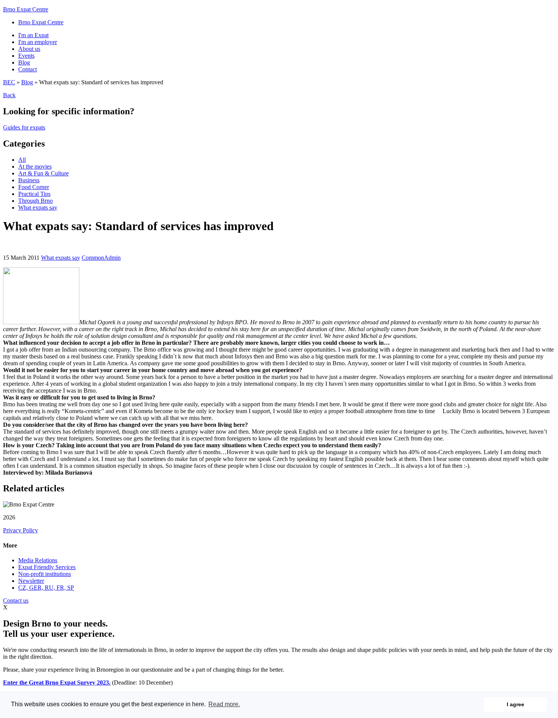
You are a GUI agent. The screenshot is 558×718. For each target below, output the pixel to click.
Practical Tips (34, 194)
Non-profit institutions (44, 574)
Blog (24, 62)
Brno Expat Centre (25, 9)
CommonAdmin (101, 257)
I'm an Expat (33, 35)
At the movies (35, 166)
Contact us (15, 600)
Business (28, 180)
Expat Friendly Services (47, 567)
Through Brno (35, 200)
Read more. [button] (224, 704)
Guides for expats (24, 127)
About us (29, 49)
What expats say (37, 207)
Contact (27, 69)
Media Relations (37, 560)
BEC (9, 82)
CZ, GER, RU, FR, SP (46, 587)
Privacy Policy (20, 530)
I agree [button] (515, 704)
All (22, 159)
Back (9, 95)
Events (26, 55)
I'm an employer (37, 42)
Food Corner (33, 187)
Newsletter (31, 581)
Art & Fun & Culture (43, 173)
